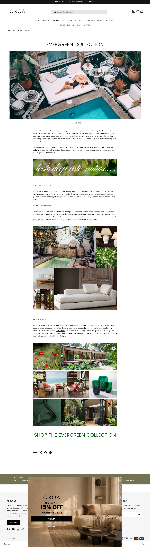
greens (96, 147)
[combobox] (79, 12)
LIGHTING (55, 21)
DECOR (69, 21)
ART (62, 21)
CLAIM (51, 518)
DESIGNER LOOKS (73, 25)
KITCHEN (100, 21)
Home (9, 30)
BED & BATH (90, 21)
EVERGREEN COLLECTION (24, 30)
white (41, 191)
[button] (141, 11)
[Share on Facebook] (45, 452)
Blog (14, 30)
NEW (37, 21)
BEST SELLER (79, 21)
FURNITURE (46, 21)
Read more (13, 522)
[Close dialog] (119, 480)
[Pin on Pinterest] (50, 452)
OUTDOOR (110, 21)
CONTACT (86, 25)
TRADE (62, 25)
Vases (76, 214)
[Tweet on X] (40, 452)
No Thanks (51, 526)
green (40, 194)
